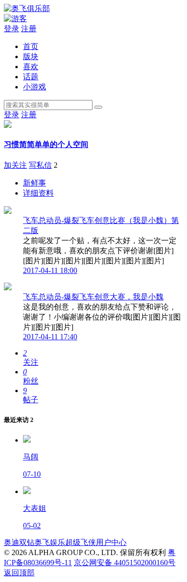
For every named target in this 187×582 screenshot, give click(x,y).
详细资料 (38, 193)
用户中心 (111, 542)
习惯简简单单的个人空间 (46, 144)
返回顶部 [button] (19, 573)
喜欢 (30, 66)
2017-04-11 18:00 (50, 270)
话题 (30, 77)
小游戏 (34, 87)
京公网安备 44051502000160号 (124, 562)
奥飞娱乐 (50, 542)
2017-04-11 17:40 (50, 337)
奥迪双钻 (19, 542)
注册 (28, 29)
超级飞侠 (80, 542)
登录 (11, 29)
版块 (30, 56)
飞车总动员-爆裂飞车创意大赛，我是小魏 (93, 297)
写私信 (40, 165)
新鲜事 (34, 183)
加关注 (15, 165)
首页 (30, 46)
